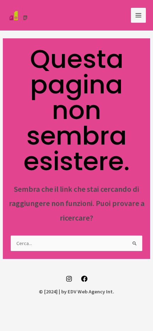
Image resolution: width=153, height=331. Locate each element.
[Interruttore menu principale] (138, 15)
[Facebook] (84, 279)
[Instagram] (69, 279)
